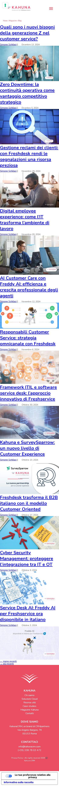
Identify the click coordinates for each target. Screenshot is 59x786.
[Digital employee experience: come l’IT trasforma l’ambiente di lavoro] (29, 274)
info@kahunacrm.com (30, 746)
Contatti (29, 713)
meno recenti (8, 661)
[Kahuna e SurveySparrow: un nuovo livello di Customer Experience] (29, 493)
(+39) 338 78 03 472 (29, 750)
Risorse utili (29, 702)
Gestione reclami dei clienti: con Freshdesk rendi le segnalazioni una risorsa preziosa (29, 156)
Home (5, 21)
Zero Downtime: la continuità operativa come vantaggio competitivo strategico (27, 93)
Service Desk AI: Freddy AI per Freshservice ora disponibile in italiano (27, 614)
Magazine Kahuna (29, 709)
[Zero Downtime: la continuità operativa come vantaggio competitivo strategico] (29, 143)
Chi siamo (29, 695)
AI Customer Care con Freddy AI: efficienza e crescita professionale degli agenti (29, 287)
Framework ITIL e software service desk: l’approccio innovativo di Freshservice (28, 393)
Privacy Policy (17, 758)
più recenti (7, 663)
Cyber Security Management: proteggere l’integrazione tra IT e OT (26, 559)
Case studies (29, 706)
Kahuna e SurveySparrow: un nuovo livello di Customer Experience (27, 448)
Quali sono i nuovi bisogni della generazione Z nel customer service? (27, 33)
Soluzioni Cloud (30, 699)
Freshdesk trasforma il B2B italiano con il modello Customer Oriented (29, 503)
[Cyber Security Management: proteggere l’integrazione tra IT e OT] (29, 603)
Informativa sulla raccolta (18, 782)
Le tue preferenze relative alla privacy (32, 776)
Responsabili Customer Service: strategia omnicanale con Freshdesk (28, 338)
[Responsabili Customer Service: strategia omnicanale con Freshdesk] (29, 383)
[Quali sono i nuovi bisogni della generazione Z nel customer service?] (29, 80)
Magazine (12, 21)
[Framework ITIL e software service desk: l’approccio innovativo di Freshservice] (29, 438)
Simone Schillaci (8, 44)
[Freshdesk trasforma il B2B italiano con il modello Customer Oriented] (29, 548)
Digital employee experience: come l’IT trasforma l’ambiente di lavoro (24, 220)
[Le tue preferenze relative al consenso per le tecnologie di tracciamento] (5, 5)
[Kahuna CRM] (18, 8)
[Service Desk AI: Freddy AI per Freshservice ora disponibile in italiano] (29, 659)
